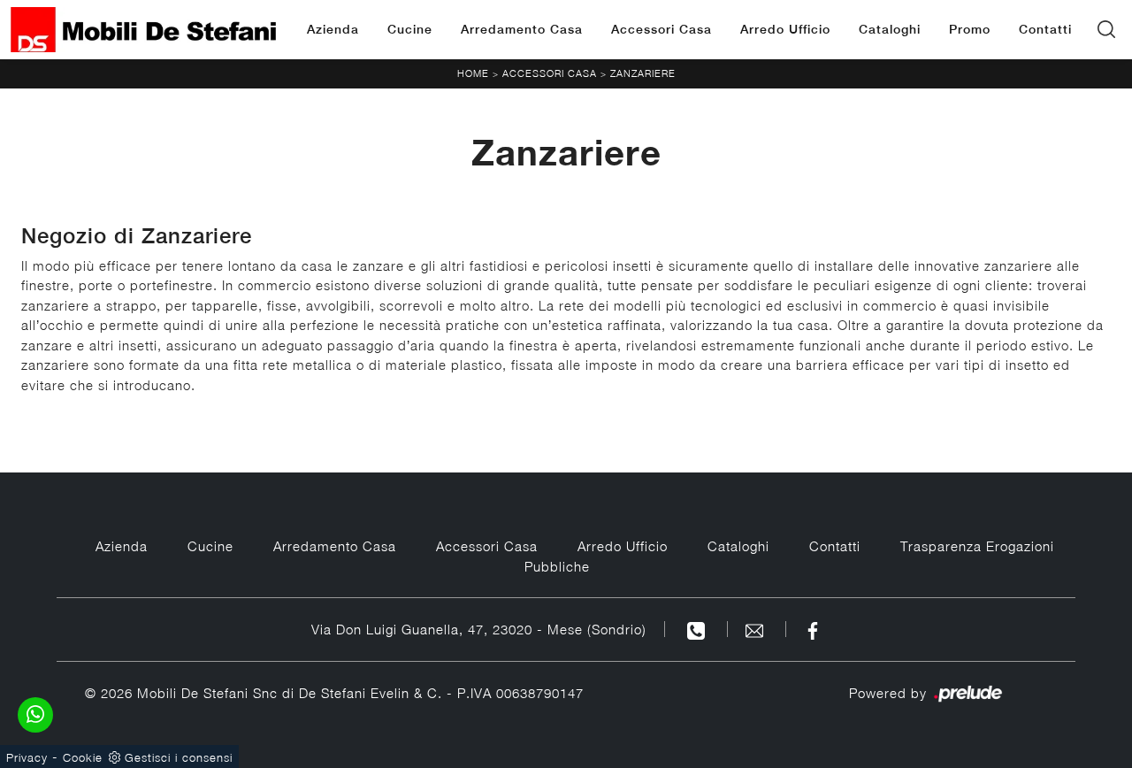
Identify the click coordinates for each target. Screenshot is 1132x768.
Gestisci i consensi (179, 757)
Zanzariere (643, 73)
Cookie (83, 757)
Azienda (333, 29)
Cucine (409, 29)
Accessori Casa (661, 29)
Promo (969, 29)
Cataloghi (890, 29)
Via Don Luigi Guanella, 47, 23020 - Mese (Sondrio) (478, 629)
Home (473, 73)
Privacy (27, 757)
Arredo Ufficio (785, 29)
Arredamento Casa (522, 29)
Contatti (1045, 29)
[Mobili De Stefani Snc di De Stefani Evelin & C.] (143, 29)
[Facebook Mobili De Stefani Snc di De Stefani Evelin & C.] (812, 629)
